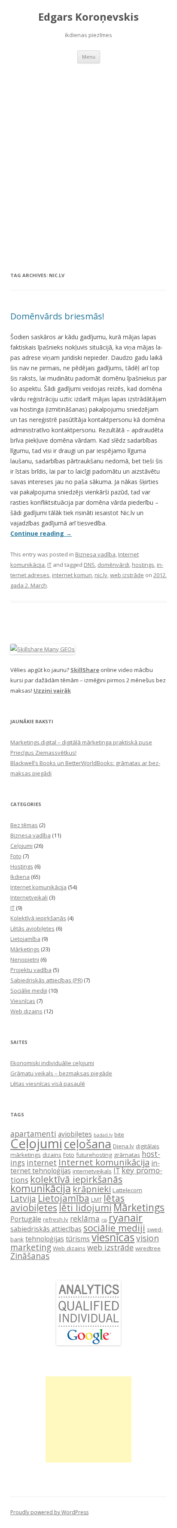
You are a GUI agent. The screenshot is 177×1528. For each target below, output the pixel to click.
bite (119, 1134)
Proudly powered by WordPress (49, 1512)
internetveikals (92, 1171)
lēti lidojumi (85, 1207)
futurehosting (94, 1155)
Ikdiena (20, 877)
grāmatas (127, 1155)
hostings (143, 565)
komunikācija (40, 1188)
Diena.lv (123, 1146)
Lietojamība (25, 939)
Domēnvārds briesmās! (57, 316)
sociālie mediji (114, 1228)
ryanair (126, 1218)
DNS (89, 565)
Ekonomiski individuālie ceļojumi (52, 1063)
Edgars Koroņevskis (88, 17)
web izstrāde (127, 575)
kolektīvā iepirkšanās (76, 1179)
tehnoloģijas (44, 1239)
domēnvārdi (113, 565)
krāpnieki (92, 1189)
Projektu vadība (31, 970)
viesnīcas (113, 1237)
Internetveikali (29, 897)
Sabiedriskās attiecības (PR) (46, 980)
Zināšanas (29, 1256)
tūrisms (78, 1239)
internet (42, 1162)
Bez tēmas (24, 825)
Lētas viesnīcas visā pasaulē (47, 1083)
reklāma (85, 1218)
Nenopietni (24, 959)
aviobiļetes (75, 1134)
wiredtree (148, 1248)
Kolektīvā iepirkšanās (38, 918)
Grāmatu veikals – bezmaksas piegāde (61, 1073)
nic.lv (101, 575)
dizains (52, 1155)
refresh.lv (55, 1219)
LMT (96, 1199)
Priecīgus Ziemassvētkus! (43, 752)
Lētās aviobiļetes (32, 928)
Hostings (21, 866)
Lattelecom (127, 1190)
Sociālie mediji (28, 990)
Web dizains (26, 1011)
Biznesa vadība (95, 554)
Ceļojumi (21, 846)
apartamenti (33, 1133)
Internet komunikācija (38, 887)
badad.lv (103, 1135)
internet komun (72, 575)
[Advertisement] (88, 156)
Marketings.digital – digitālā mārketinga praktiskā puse (81, 742)
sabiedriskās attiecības (46, 1229)
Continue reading (41, 533)
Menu (88, 56)
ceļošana (87, 1144)
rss (104, 1220)
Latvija (23, 1198)
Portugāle (25, 1219)
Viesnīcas (22, 1001)
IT (49, 565)
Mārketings (25, 949)
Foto (15, 856)
